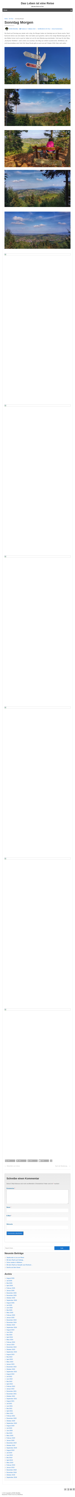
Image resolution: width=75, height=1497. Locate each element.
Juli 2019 (9, 1452)
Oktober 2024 (11, 1325)
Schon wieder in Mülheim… (15, 1262)
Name (8, 1207)
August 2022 (10, 1374)
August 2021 (10, 1401)
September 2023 (12, 1352)
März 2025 (10, 1312)
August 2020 (10, 1425)
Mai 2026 (9, 1283)
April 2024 (10, 1337)
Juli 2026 (9, 1280)
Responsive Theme (6, 1494)
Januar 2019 (10, 1467)
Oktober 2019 (11, 1445)
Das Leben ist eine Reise (37, 3)
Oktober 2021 (11, 1396)
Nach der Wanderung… (61, 1166)
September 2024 (12, 1327)
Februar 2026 (11, 1288)
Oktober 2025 (11, 1298)
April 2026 (10, 1285)
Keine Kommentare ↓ (57, 29)
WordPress (20, 1494)
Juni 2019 (10, 1455)
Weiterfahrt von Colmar (13, 1166)
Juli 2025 (9, 1305)
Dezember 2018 (12, 1470)
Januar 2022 (10, 1389)
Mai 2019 (9, 1457)
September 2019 (12, 1448)
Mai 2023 (9, 1357)
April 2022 (10, 1384)
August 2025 (10, 1303)
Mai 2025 (9, 1310)
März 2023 (10, 1362)
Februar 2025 (11, 1315)
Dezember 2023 (12, 1347)
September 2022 (12, 1371)
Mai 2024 (9, 1334)
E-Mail (9, 1215)
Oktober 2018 (11, 1475)
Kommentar (11, 1188)
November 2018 (12, 1472)
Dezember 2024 (12, 1320)
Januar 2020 (10, 1440)
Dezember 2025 (12, 1293)
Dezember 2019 (12, 1443)
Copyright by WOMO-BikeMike (12, 1493)
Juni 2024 (10, 1332)
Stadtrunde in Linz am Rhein (15, 1257)
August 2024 (10, 1330)
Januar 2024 (10, 1344)
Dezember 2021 (12, 1391)
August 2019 (10, 1450)
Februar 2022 (11, 1386)
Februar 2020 (11, 1438)
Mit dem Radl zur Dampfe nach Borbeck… (20, 1265)
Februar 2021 (11, 1416)
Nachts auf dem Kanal (13, 1267)
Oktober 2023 (11, 1349)
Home (6, 18)
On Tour (11, 18)
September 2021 (12, 1398)
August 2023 (10, 1354)
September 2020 (12, 1423)
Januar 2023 (10, 1364)
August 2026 (10, 1278)
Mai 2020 (9, 1433)
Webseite (10, 1224)
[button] (10, 1161)
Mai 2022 (9, 1381)
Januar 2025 (10, 1317)
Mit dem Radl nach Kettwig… (15, 1260)
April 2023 (10, 1359)
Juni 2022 (10, 1379)
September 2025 (12, 1300)
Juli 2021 (9, 1403)
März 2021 (10, 1413)
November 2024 (12, 1322)
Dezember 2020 (12, 1418)
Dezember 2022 (12, 1366)
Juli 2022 (9, 1376)
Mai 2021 (9, 1408)
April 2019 (10, 1460)
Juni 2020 (10, 1430)
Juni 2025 (10, 1307)
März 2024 (10, 1339)
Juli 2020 (9, 1428)
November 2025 (12, 1295)
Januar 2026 (10, 1290)
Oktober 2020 (11, 1421)
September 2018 (12, 1477)
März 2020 (10, 1435)
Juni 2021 (10, 1406)
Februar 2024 (11, 1342)
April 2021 (10, 1411)
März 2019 (10, 1462)
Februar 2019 (11, 1465)
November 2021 (12, 1394)
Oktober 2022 (11, 1369)
